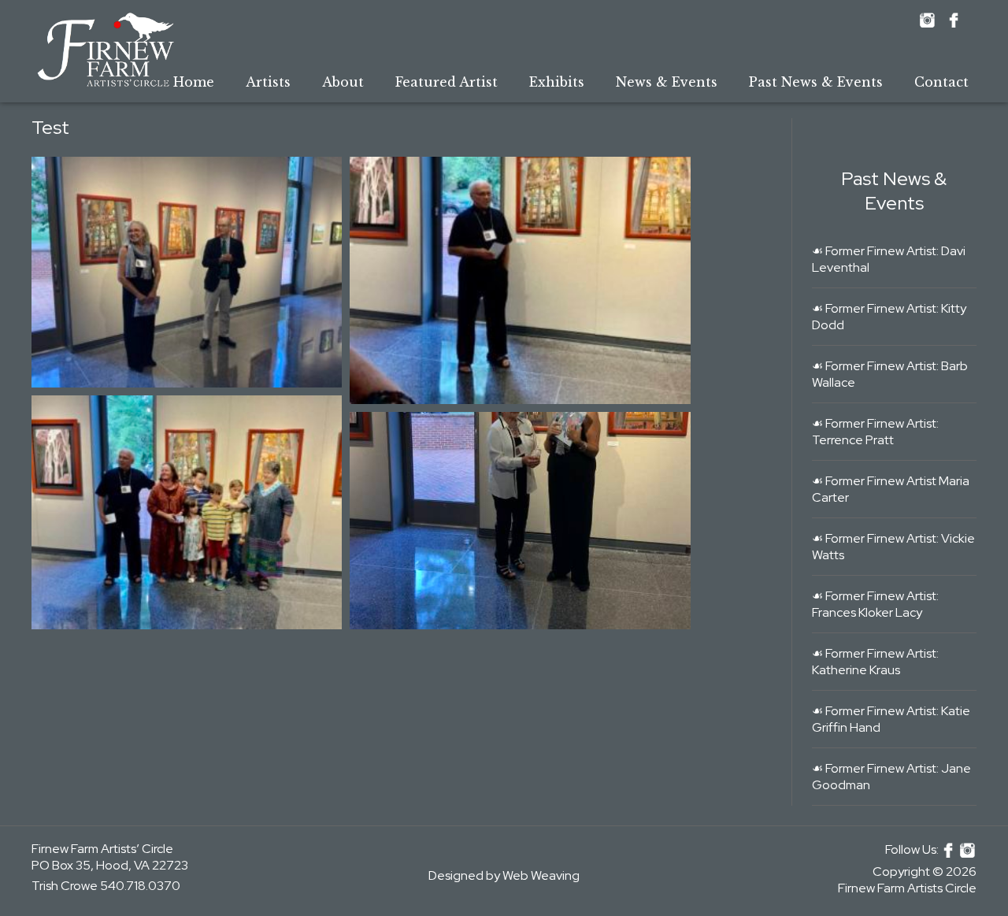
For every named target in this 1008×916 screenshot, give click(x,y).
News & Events (666, 82)
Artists (268, 82)
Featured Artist (446, 82)
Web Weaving (541, 875)
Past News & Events (816, 82)
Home (193, 82)
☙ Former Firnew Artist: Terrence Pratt (875, 431)
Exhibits (556, 82)
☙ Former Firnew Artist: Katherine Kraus (875, 661)
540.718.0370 (140, 885)
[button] (187, 272)
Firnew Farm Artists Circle (907, 888)
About (343, 82)
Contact (941, 82)
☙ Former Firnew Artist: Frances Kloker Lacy (875, 604)
